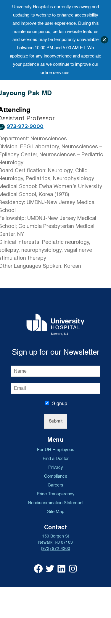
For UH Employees (55, 449)
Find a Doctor (56, 458)
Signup (59, 403)
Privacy (55, 467)
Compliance (55, 476)
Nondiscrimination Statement (55, 502)
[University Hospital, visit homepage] (55, 324)
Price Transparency (56, 493)
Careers (55, 485)
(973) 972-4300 (55, 548)
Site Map (55, 511)
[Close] (104, 40)
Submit (55, 421)
